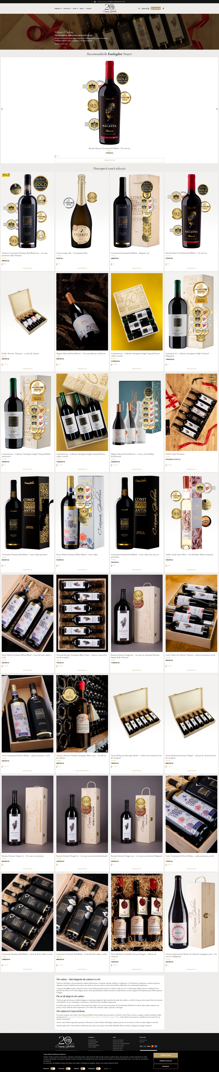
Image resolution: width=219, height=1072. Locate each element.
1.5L (113, 264)
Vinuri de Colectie (93, 1045)
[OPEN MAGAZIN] (61, 9)
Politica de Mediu (118, 1042)
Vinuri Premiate (93, 1042)
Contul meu (143, 1040)
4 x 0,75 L (5, 364)
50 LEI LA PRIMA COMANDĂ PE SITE (111, 1)
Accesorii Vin (92, 1043)
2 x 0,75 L (5, 766)
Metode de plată (118, 1050)
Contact (142, 1042)
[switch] (68, 1068)
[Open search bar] (139, 8)
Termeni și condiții (118, 1045)
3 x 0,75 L (60, 465)
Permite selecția (166, 1061)
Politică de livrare (118, 1047)
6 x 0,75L (114, 364)
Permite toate (166, 1055)
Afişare (106, 1068)
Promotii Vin (92, 1040)
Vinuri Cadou (92, 1047)
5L (3, 864)
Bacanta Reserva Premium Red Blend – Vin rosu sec (109, 148)
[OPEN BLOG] (83, 9)
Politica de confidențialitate (121, 1043)
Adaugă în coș (109, 160)
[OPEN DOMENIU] (70, 9)
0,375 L (169, 565)
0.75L (57, 156)
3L (58, 864)
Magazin (57, 44)
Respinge (165, 1066)
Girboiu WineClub (118, 1040)
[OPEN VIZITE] (77, 9)
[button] (2, 109)
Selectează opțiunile (82, 771)
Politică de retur (118, 1048)
